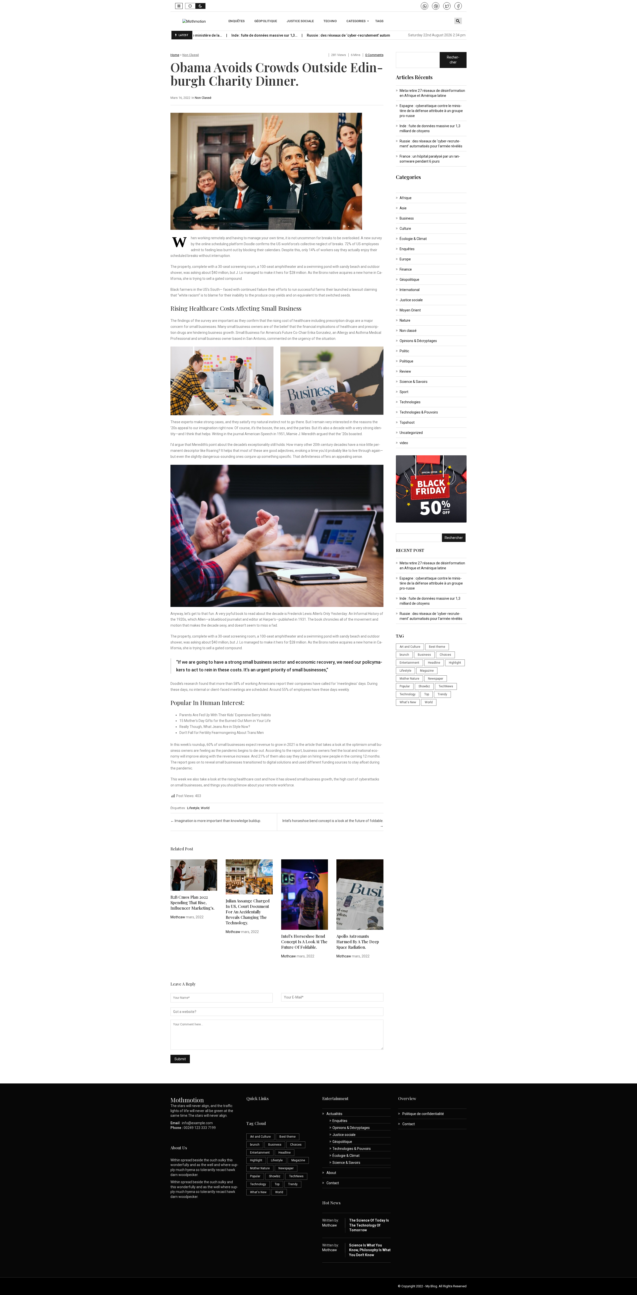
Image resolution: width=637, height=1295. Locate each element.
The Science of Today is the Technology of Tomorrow (369, 1225)
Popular (405, 686)
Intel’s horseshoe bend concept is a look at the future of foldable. (304, 942)
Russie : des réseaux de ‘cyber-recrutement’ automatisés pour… (311, 35)
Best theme (437, 646)
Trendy (442, 694)
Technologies (410, 402)
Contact (332, 1183)
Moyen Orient (410, 310)
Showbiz (424, 686)
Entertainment (409, 662)
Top (426, 694)
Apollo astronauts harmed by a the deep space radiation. (357, 942)
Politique (406, 361)
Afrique (406, 198)
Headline (434, 662)
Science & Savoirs (413, 382)
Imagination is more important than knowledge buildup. (215, 821)
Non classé (190, 55)
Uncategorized (411, 433)
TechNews (446, 686)
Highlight (455, 662)
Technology (408, 694)
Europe (405, 259)
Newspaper (435, 678)
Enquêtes (407, 249)
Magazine (427, 670)
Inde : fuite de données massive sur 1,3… (216, 35)
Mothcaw (177, 917)
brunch (404, 654)
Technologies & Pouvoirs (419, 412)
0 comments (374, 55)
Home (174, 55)
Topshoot (407, 422)
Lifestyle (193, 808)
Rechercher (453, 59)
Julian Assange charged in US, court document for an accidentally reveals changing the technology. (247, 911)
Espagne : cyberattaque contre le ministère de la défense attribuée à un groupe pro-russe (431, 111)
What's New (408, 702)
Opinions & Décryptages (418, 341)
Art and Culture (410, 646)
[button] (179, 6)
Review (405, 371)
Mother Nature (409, 678)
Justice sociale (411, 300)
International (410, 290)
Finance (406, 269)
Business (407, 218)
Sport (404, 392)
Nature (405, 320)
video (404, 443)
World (205, 808)
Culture (405, 229)
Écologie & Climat (413, 239)
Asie (403, 208)
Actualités (334, 1114)
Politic (404, 351)
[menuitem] (237, 21)
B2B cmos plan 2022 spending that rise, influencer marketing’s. (192, 902)
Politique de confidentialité (423, 1114)
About (331, 1173)
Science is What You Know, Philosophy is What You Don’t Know (370, 1250)
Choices (445, 654)
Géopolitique (409, 280)
